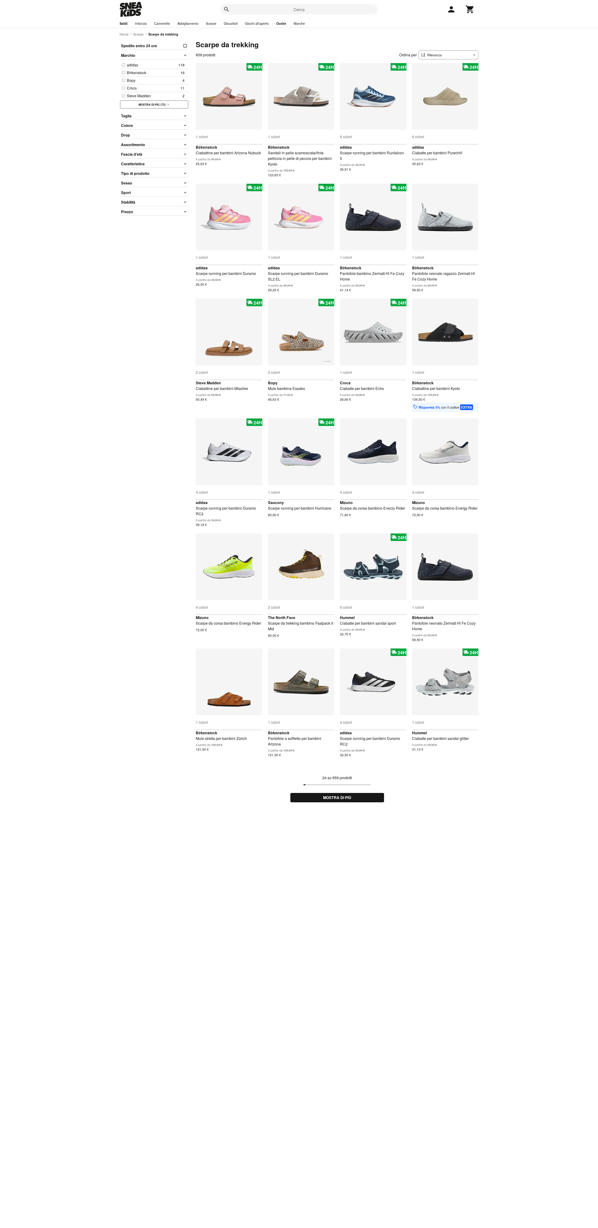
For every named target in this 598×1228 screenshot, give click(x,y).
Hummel (347, 617)
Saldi (124, 23)
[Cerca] (226, 9)
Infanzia (141, 23)
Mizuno (346, 502)
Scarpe (211, 23)
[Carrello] (470, 9)
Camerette (162, 23)
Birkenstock (206, 147)
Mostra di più (337, 797)
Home (124, 34)
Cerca (299, 9)
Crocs (345, 382)
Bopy (273, 382)
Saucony (276, 502)
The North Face (281, 617)
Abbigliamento (187, 23)
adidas (346, 147)
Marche (299, 23)
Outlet (281, 23)
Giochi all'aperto (257, 23)
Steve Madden (208, 382)
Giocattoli (231, 23)
